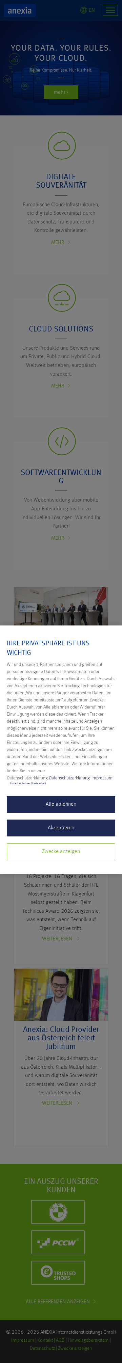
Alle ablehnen (61, 804)
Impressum (102, 778)
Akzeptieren (61, 828)
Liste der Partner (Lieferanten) (28, 783)
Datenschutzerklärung (69, 778)
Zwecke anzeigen (61, 851)
